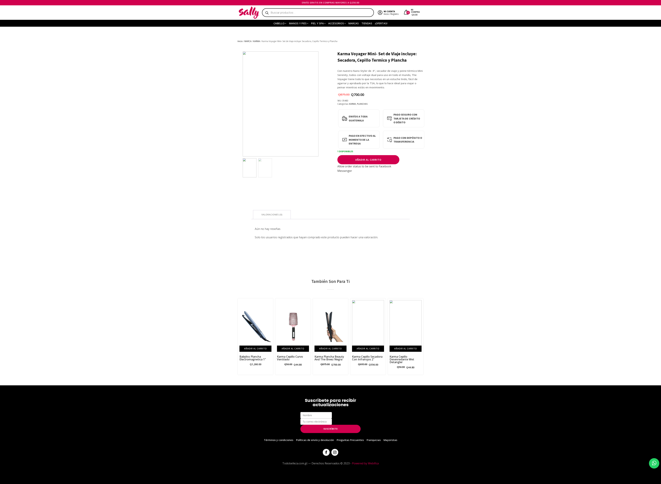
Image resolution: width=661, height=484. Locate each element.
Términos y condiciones (278, 440)
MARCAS (353, 23)
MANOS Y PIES (298, 23)
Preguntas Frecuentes (350, 440)
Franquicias (374, 440)
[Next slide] (315, 104)
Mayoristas (390, 440)
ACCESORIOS (336, 23)
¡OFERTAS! (381, 23)
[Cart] (406, 12)
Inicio (240, 41)
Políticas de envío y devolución (315, 440)
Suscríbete (330, 428)
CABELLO (279, 23)
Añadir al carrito (368, 159)
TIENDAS (366, 23)
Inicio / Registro (391, 14)
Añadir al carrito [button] (255, 348)
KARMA (256, 41)
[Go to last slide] (240, 336)
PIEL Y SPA (317, 23)
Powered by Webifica (365, 463)
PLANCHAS (362, 103)
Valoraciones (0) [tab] (271, 214)
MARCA (247, 41)
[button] (249, 167)
